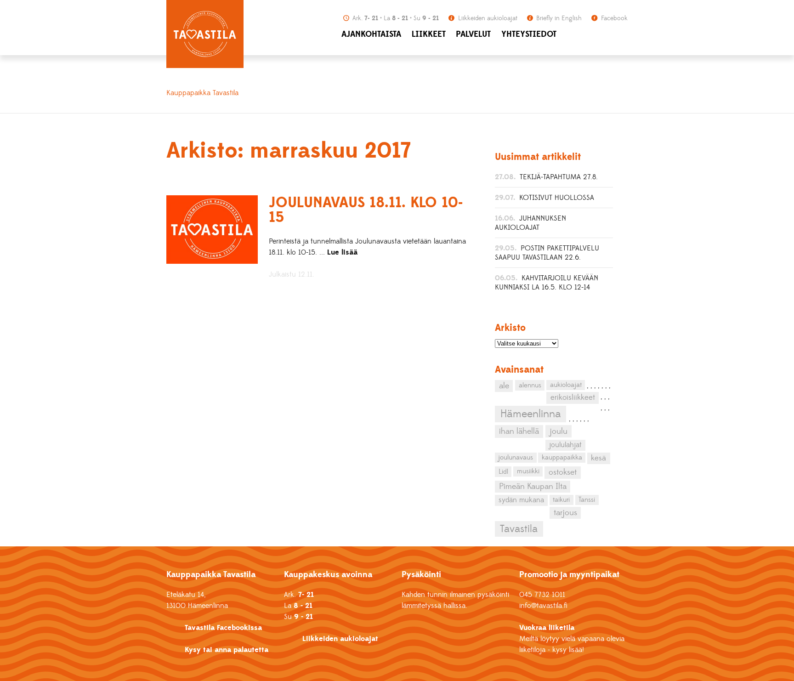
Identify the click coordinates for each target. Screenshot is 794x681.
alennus (530, 385)
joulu (558, 431)
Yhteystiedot (528, 34)
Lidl (503, 471)
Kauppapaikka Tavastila (202, 92)
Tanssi (586, 499)
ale (504, 386)
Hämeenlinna (530, 414)
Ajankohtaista (371, 34)
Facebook (613, 18)
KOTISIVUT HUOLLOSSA (556, 197)
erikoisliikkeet (572, 397)
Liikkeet (429, 34)
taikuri (561, 499)
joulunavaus (515, 458)
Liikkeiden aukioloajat (486, 18)
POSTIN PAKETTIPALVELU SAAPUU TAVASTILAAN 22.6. (547, 253)
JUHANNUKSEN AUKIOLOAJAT (530, 223)
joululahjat (565, 444)
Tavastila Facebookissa (223, 627)
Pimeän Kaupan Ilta (533, 487)
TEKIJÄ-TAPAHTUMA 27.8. (559, 177)
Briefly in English (558, 18)
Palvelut (473, 34)
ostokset (563, 472)
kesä (598, 458)
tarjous (565, 513)
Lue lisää (342, 252)
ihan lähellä (519, 431)
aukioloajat (566, 384)
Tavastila (519, 528)
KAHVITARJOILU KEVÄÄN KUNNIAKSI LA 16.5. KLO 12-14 (546, 282)
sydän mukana (521, 500)
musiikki (528, 471)
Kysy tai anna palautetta (226, 649)
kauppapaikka (562, 458)
